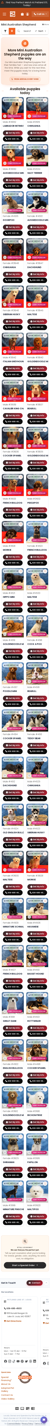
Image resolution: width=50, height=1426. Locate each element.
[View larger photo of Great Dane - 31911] (20, 995)
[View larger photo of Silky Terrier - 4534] (45, 147)
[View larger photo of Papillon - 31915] (45, 1136)
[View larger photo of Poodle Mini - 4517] (20, 665)
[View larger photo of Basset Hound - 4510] (45, 948)
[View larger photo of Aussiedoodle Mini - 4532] (45, 194)
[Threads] (30, 1361)
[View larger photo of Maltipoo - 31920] (45, 1183)
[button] (11, 100)
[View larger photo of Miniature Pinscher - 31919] (20, 1183)
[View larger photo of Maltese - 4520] (45, 571)
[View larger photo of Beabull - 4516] (45, 665)
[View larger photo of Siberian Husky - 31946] (20, 288)
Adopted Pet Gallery (7, 1390)
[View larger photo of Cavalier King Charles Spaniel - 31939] (20, 383)
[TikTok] (13, 1361)
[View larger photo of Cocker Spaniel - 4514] (20, 712)
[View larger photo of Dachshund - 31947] (45, 241)
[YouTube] (18, 1361)
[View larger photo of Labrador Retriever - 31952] (20, 100)
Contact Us (7, 1395)
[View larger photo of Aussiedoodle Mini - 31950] (20, 147)
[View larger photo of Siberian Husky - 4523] (45, 807)
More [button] (46, 24)
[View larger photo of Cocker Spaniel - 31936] (20, 430)
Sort (40, 31)
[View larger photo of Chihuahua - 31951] (45, 100)
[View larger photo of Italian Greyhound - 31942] (20, 335)
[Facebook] (5, 1361)
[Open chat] (44, 1419)
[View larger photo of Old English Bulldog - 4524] (20, 807)
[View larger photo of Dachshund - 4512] (20, 759)
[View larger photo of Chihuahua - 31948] (20, 241)
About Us (5, 1384)
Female (10, 216)
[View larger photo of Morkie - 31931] (20, 524)
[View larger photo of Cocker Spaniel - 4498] (45, 1042)
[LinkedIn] (34, 1361)
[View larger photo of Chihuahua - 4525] (45, 759)
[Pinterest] (22, 1361)
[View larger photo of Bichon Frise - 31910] (45, 1089)
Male (9, 122)
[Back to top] (46, 1282)
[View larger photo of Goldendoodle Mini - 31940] (45, 335)
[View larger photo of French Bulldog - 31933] (20, 477)
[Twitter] (26, 1361)
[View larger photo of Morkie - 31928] (45, 854)
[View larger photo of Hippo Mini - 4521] (20, 571)
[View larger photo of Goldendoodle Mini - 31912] (20, 1089)
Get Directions (13, 1321)
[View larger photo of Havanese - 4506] (45, 901)
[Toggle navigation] (4, 14)
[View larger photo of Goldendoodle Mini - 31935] (45, 430)
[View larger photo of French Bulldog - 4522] (45, 524)
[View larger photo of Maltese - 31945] (45, 288)
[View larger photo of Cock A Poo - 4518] (45, 618)
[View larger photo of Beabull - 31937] (45, 383)
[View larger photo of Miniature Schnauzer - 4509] (20, 901)
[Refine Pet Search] (5, 31)
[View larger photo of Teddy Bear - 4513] (45, 712)
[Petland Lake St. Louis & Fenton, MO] (12, 14)
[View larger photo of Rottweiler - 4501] (45, 995)
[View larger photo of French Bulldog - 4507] (20, 948)
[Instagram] (9, 1361)
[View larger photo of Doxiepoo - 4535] (20, 194)
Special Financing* (6, 1379)
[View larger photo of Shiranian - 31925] (20, 1136)
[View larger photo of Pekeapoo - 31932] (45, 477)
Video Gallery (7, 1398)
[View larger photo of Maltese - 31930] (20, 854)
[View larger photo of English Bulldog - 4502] (20, 1042)
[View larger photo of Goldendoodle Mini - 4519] (20, 618)
